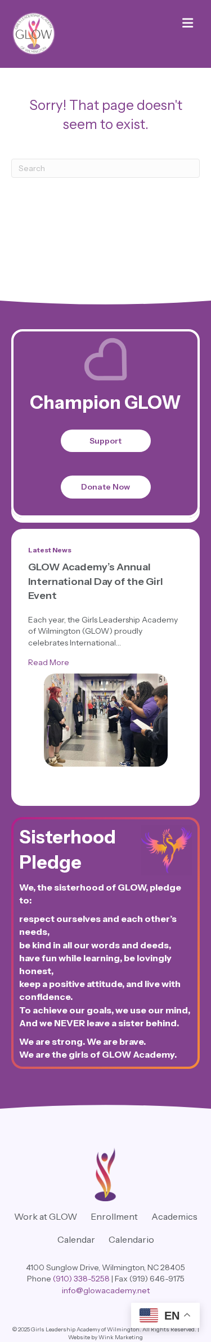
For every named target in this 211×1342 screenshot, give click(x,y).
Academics (174, 1216)
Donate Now (105, 487)
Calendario (131, 1239)
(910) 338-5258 (81, 1279)
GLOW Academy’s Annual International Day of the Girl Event (95, 581)
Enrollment (114, 1216)
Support (105, 441)
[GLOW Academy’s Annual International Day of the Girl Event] (106, 720)
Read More (48, 662)
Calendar (76, 1239)
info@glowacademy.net (106, 1290)
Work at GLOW (45, 1216)
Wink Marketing (120, 1337)
